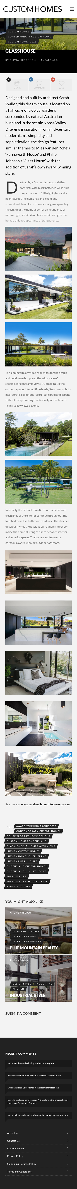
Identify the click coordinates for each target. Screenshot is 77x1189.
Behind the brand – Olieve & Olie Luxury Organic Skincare (41, 1115)
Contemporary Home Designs (28, 836)
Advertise (12, 1133)
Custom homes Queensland (27, 841)
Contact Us (13, 1140)
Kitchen (18, 988)
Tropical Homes (18, 886)
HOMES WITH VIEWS (42, 846)
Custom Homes (18, 31)
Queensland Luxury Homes (26, 871)
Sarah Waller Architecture (27, 881)
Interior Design (24, 936)
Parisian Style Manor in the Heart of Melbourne (39, 1075)
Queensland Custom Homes (27, 866)
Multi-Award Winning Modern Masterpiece (34, 1063)
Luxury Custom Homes (23, 851)
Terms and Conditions (19, 1171)
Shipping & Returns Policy (21, 1163)
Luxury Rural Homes (22, 861)
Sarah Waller (17, 876)
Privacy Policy (15, 1156)
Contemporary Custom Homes (38, 831)
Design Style (22, 983)
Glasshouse (15, 846)
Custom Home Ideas (22, 41)
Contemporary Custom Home (29, 36)
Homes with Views (26, 931)
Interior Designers (27, 941)
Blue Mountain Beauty (34, 948)
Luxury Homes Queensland (26, 856)
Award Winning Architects (36, 826)
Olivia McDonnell (23, 60)
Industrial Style (27, 995)
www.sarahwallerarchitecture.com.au (45, 804)
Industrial (44, 983)
